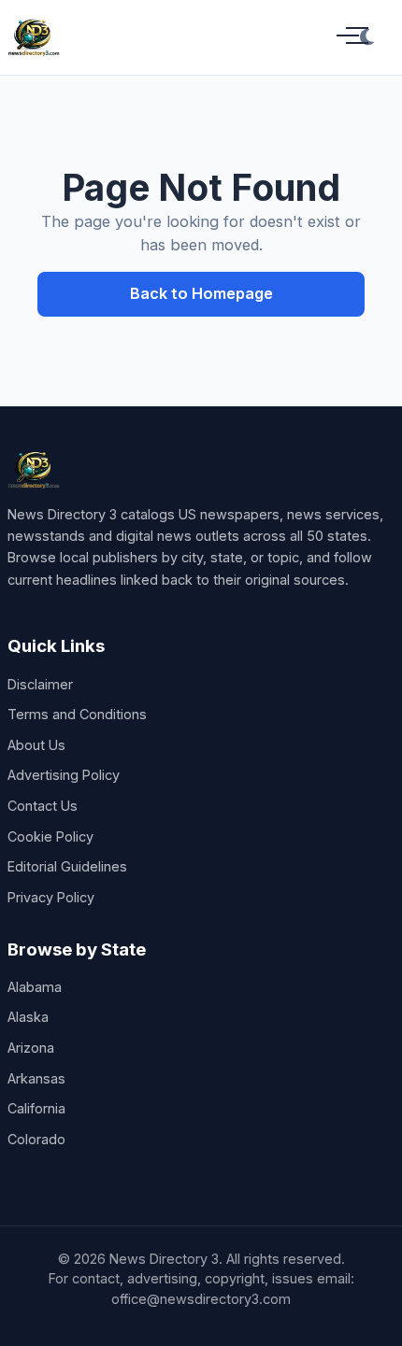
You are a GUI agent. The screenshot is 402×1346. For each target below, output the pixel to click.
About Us (36, 745)
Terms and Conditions (77, 714)
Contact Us (42, 806)
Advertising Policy (63, 775)
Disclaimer (40, 684)
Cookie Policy (50, 836)
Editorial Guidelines (67, 866)
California (36, 1108)
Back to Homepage (201, 293)
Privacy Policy (50, 897)
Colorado (36, 1139)
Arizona (30, 1048)
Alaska (28, 1017)
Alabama (34, 987)
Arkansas (36, 1078)
